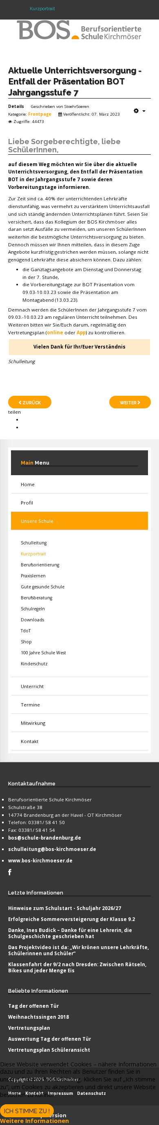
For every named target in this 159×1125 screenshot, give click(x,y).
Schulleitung (33, 543)
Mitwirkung (33, 723)
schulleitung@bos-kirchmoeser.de (52, 849)
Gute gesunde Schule (42, 587)
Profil (27, 503)
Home (28, 484)
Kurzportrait (33, 554)
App (81, 332)
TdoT (26, 631)
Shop (26, 642)
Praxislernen (33, 576)
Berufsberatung (36, 598)
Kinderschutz (34, 664)
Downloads (32, 620)
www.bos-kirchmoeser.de (40, 860)
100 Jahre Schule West (43, 653)
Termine (30, 705)
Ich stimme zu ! (27, 1111)
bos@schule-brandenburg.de (44, 838)
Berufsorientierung (40, 565)
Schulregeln (33, 609)
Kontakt (29, 741)
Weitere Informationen (34, 1121)
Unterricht (32, 686)
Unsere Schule (37, 521)
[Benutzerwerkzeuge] (139, 110)
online (55, 332)
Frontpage (39, 114)
